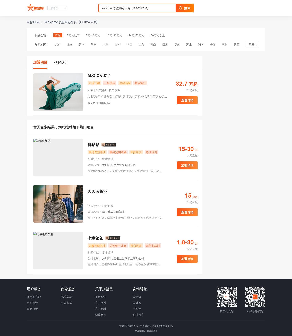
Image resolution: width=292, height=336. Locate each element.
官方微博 (100, 302)
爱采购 (137, 302)
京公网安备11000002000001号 (156, 326)
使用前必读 (34, 296)
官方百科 (100, 308)
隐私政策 (32, 308)
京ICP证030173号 (129, 326)
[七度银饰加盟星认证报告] (112, 238)
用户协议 (32, 302)
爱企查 (137, 296)
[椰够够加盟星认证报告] (108, 145)
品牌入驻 (66, 296)
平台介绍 (100, 296)
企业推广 (138, 314)
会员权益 (66, 302)
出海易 (137, 308)
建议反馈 (100, 314)
